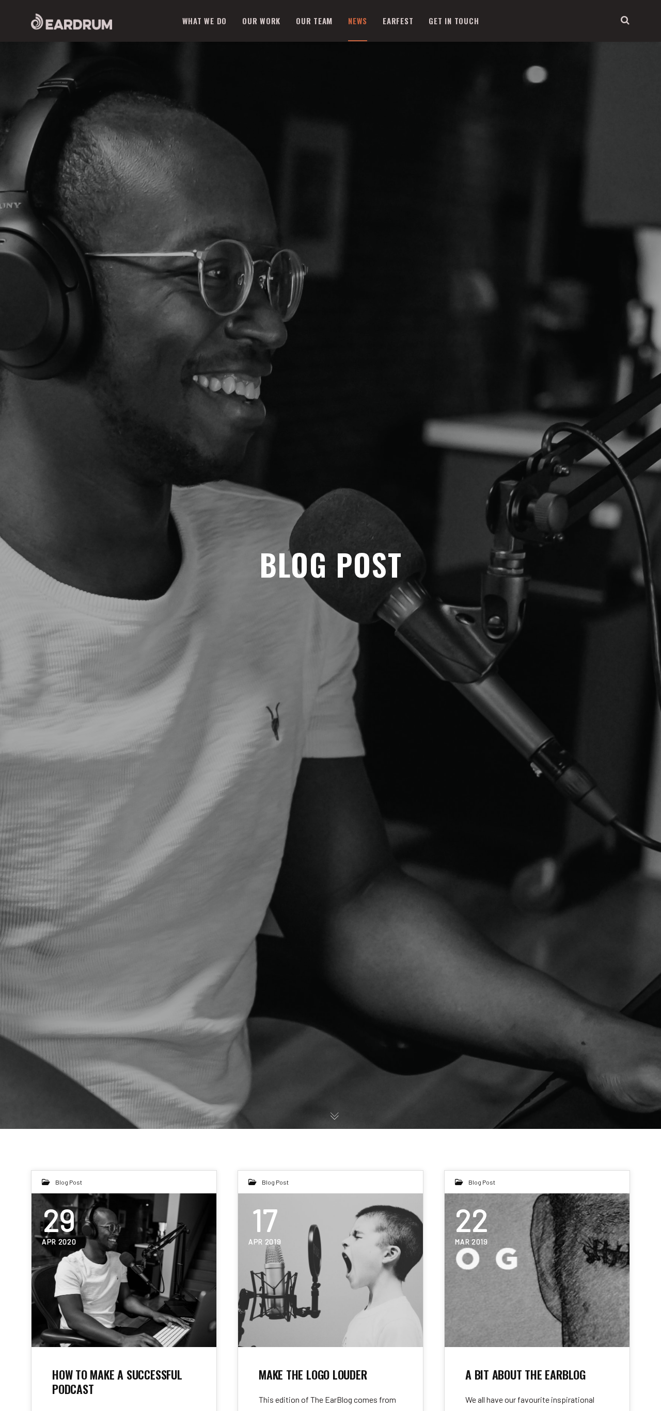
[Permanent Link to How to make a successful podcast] (124, 1270)
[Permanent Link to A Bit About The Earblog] (537, 1270)
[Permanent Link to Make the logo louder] (330, 1270)
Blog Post (68, 1182)
